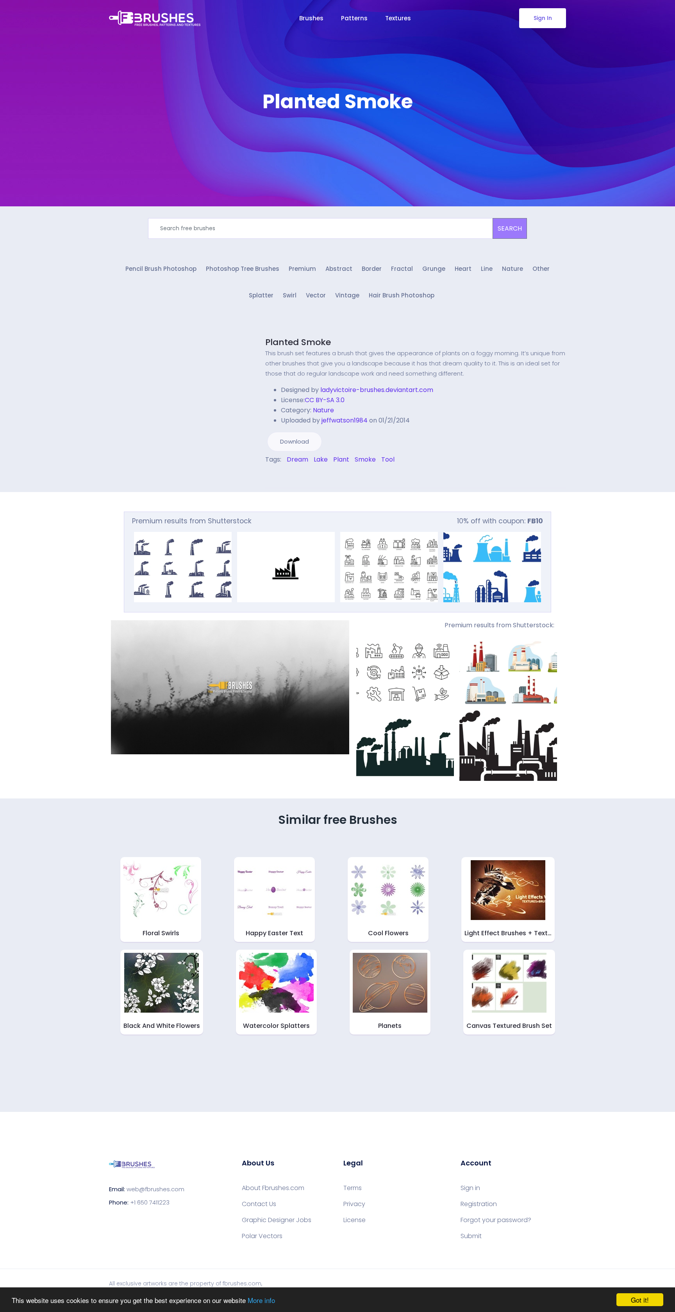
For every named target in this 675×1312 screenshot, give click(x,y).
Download (294, 441)
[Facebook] (267, 476)
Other (541, 269)
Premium (302, 269)
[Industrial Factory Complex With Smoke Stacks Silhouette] (405, 746)
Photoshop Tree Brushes (242, 269)
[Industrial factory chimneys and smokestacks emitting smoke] (183, 567)
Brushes (311, 18)
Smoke (365, 459)
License (354, 1220)
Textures (398, 18)
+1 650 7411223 (150, 1202)
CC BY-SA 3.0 (325, 400)
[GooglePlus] (284, 476)
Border (372, 269)
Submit (471, 1236)
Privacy (354, 1204)
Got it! (640, 1300)
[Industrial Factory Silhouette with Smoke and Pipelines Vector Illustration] (508, 746)
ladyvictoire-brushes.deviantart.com (376, 389)
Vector (316, 295)
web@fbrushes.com (155, 1189)
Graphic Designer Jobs (276, 1220)
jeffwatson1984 (344, 420)
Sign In (543, 18)
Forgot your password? (496, 1220)
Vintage (347, 295)
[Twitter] (273, 476)
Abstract (338, 269)
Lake (321, 459)
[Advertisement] (337, 136)
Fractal (402, 269)
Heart (463, 269)
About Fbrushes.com (273, 1188)
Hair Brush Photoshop (401, 295)
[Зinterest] (278, 476)
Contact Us (259, 1204)
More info (261, 1300)
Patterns (354, 18)
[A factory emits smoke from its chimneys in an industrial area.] (286, 567)
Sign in (470, 1188)
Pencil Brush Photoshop (160, 269)
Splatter (261, 295)
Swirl (289, 295)
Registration (479, 1204)
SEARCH (510, 228)
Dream (297, 459)
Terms (352, 1188)
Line (487, 269)
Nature (512, 269)
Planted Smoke (298, 342)
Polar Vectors (262, 1236)
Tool (388, 459)
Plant (341, 459)
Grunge (433, 269)
